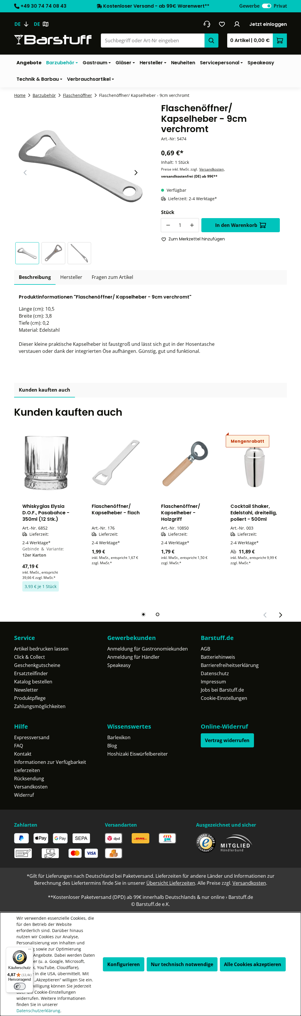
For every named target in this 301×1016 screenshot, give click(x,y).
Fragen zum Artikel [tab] (112, 277)
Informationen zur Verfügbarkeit (50, 762)
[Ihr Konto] (237, 24)
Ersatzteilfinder (31, 673)
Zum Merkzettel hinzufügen (196, 239)
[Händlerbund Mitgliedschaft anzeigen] (236, 843)
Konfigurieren (123, 964)
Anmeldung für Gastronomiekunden (147, 649)
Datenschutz (215, 673)
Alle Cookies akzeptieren (252, 964)
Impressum (213, 681)
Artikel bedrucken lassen (41, 649)
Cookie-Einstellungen (224, 698)
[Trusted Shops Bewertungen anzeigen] (206, 843)
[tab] (35, 277)
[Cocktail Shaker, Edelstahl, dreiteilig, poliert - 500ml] (254, 463)
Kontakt (22, 754)
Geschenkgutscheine (37, 665)
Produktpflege (30, 698)
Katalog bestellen (33, 681)
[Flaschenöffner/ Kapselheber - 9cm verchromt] (80, 166)
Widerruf (24, 795)
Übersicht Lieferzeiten (170, 883)
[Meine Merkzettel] (222, 24)
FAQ (18, 745)
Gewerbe (249, 6)
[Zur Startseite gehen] (53, 39)
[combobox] (152, 40)
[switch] (266, 6)
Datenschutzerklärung (38, 1010)
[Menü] (29, 950)
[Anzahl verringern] (168, 225)
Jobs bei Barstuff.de (222, 690)
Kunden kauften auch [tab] (44, 390)
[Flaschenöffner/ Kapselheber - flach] (116, 463)
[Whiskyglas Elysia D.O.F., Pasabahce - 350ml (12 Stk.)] (46, 463)
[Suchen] (211, 40)
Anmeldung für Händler (133, 657)
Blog (112, 745)
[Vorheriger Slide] (25, 172)
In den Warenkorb (236, 225)
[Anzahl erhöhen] (192, 225)
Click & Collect (29, 657)
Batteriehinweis (218, 657)
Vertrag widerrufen (227, 740)
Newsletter (26, 690)
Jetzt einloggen (268, 24)
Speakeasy (119, 665)
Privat (280, 6)
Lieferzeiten (27, 770)
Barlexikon (119, 737)
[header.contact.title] (206, 24)
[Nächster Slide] (135, 172)
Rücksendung (29, 778)
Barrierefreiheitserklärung (230, 665)
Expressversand (31, 737)
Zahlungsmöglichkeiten (40, 706)
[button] (28, 253)
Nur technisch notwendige (182, 964)
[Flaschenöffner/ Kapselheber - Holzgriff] (185, 463)
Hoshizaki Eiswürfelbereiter (137, 754)
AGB (205, 649)
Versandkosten (211, 169)
